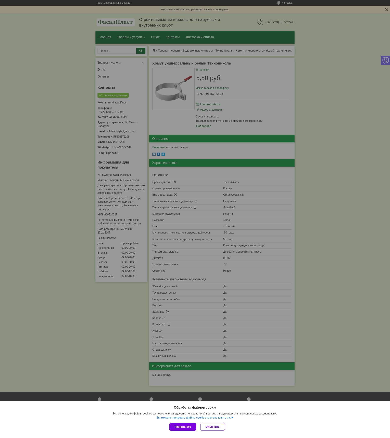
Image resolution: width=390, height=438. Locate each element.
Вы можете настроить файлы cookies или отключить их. (193, 417)
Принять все (182, 426)
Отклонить (213, 426)
